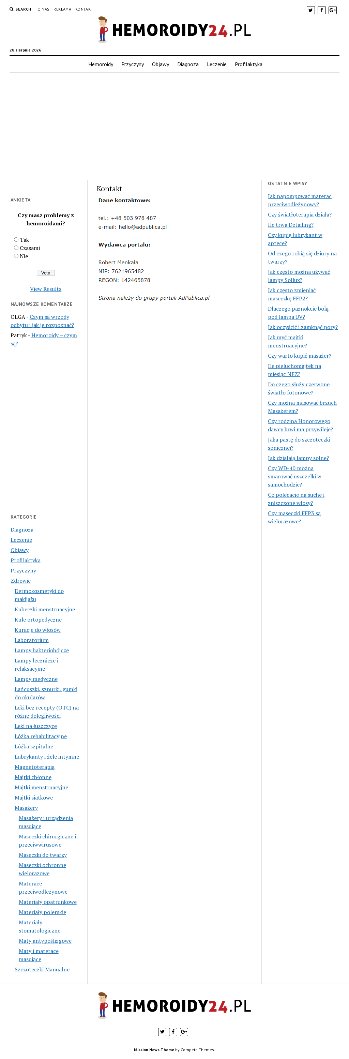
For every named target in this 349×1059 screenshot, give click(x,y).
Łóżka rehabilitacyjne (41, 736)
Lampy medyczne (36, 679)
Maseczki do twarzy (43, 855)
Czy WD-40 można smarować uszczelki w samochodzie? (294, 476)
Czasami (30, 248)
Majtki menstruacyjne (41, 787)
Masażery (26, 807)
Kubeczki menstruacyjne (45, 609)
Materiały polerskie (42, 912)
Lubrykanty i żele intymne (47, 756)
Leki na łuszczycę (36, 726)
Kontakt (84, 9)
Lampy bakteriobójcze (42, 650)
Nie (24, 256)
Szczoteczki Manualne (42, 969)
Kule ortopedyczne (38, 619)
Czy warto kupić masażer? (299, 355)
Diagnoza (188, 64)
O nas (43, 9)
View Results (45, 289)
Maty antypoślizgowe (45, 940)
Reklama (62, 9)
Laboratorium (32, 640)
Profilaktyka (248, 64)
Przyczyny (132, 64)
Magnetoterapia (35, 767)
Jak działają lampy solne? (298, 458)
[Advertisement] (174, 126)
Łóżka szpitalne (34, 746)
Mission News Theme (154, 1049)
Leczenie (217, 64)
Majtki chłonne (33, 777)
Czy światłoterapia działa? (300, 214)
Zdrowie (21, 580)
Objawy (160, 64)
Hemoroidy (100, 64)
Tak (24, 239)
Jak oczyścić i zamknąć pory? (303, 327)
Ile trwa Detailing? (291, 224)
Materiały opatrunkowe (48, 902)
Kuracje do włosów (38, 629)
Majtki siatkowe (34, 797)
